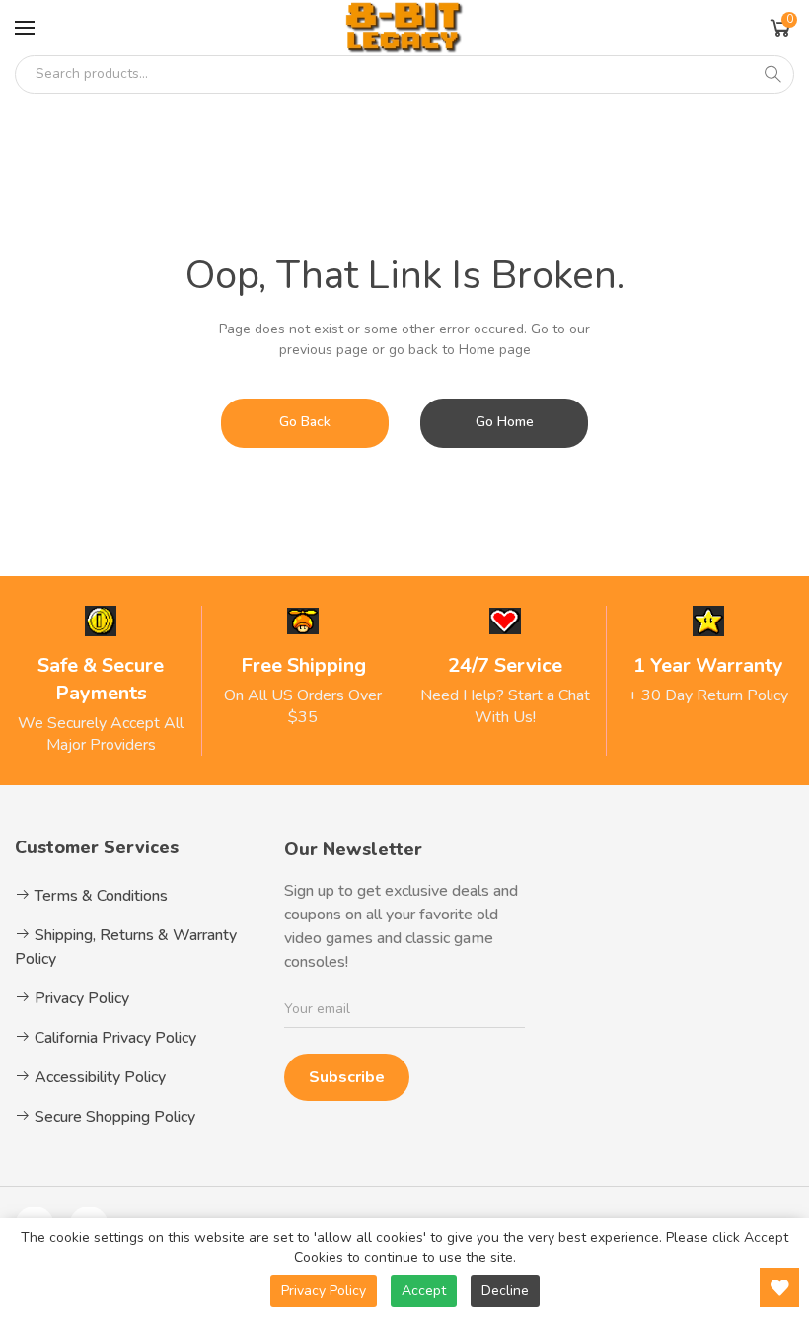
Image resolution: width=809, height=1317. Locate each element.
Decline (505, 1290)
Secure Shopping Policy (113, 1117)
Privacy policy (323, 1290)
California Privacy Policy (113, 1038)
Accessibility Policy (98, 1077)
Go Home (505, 421)
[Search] (772, 74)
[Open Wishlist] (779, 1287)
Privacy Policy (80, 998)
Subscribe (347, 1077)
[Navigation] (25, 28)
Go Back (305, 421)
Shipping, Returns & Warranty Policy (126, 947)
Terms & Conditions (99, 896)
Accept (424, 1290)
